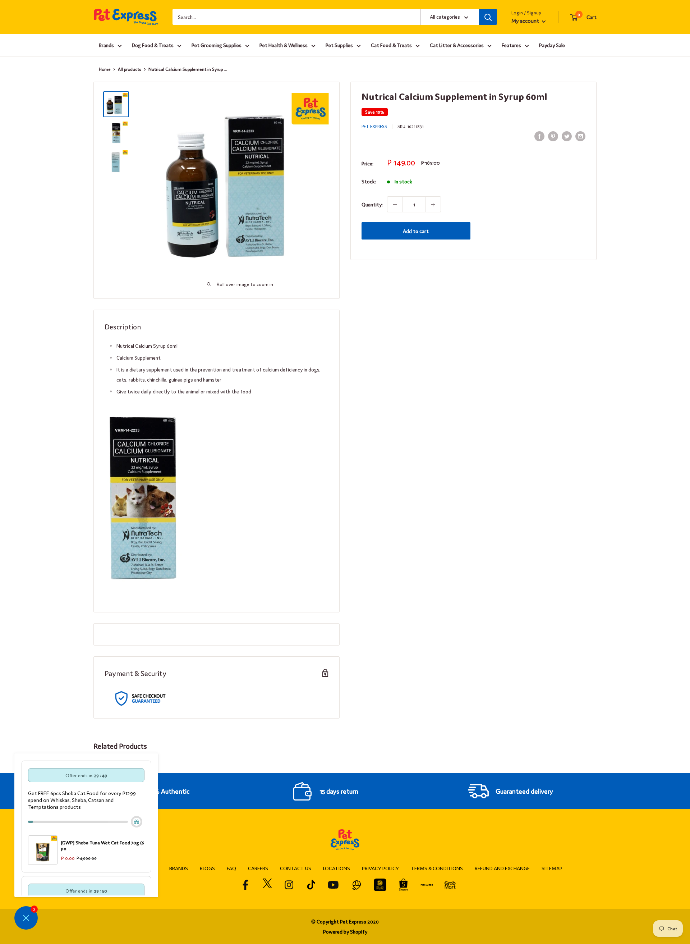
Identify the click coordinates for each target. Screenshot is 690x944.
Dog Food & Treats (153, 45)
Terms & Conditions (437, 868)
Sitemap (552, 868)
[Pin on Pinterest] (553, 135)
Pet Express (374, 126)
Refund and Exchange (502, 868)
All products (129, 69)
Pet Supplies (339, 45)
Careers (258, 868)
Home (105, 69)
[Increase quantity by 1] (433, 204)
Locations (336, 868)
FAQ (231, 868)
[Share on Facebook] (539, 135)
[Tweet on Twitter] (567, 135)
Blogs (207, 868)
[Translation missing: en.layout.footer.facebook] (245, 885)
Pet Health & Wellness (283, 45)
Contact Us (295, 868)
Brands (106, 45)
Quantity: (372, 204)
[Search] (488, 17)
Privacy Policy (380, 868)
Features (511, 45)
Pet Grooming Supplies (217, 45)
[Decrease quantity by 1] (394, 204)
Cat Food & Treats (391, 45)
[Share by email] (580, 135)
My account (525, 20)
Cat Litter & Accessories (457, 45)
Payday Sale (552, 45)
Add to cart (416, 231)
